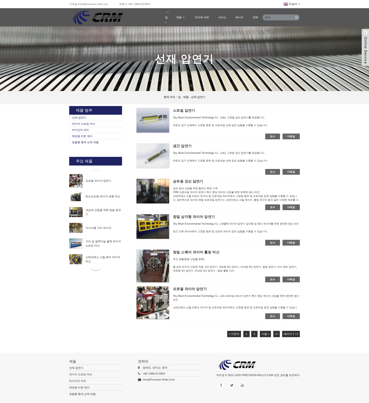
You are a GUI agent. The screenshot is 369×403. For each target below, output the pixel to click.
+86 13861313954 (154, 373)
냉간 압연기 (182, 146)
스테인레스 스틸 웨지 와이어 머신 (103, 259)
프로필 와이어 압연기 (98, 180)
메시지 (239, 17)
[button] (95, 170)
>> (276, 333)
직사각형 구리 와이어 (98, 227)
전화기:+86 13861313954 (134, 4)
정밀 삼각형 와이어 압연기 (194, 217)
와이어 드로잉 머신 (83, 123)
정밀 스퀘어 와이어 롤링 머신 (196, 252)
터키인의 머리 (80, 129)
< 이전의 (234, 333)
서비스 (222, 17)
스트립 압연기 (184, 110)
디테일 (291, 136)
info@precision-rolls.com (159, 379)
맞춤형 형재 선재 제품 (85, 142)
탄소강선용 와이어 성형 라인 (103, 196)
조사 (272, 136)
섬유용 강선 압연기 (188, 181)
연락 (255, 17)
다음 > (265, 333)
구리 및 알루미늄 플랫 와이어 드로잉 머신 (103, 243)
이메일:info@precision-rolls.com (88, 4)
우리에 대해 (202, 17)
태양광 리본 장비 (82, 136)
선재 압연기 (198, 97)
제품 (179, 17)
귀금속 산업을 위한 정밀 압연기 (103, 212)
